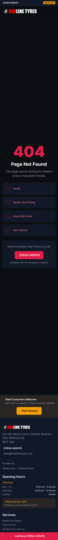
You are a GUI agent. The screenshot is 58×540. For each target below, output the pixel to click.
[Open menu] (54, 11)
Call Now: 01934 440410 (30, 536)
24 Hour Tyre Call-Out (13, 529)
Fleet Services (29, 410)
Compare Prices (26, 468)
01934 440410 (30, 255)
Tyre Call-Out (9, 525)
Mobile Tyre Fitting (11, 520)
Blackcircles (9, 468)
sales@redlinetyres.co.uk (18, 453)
